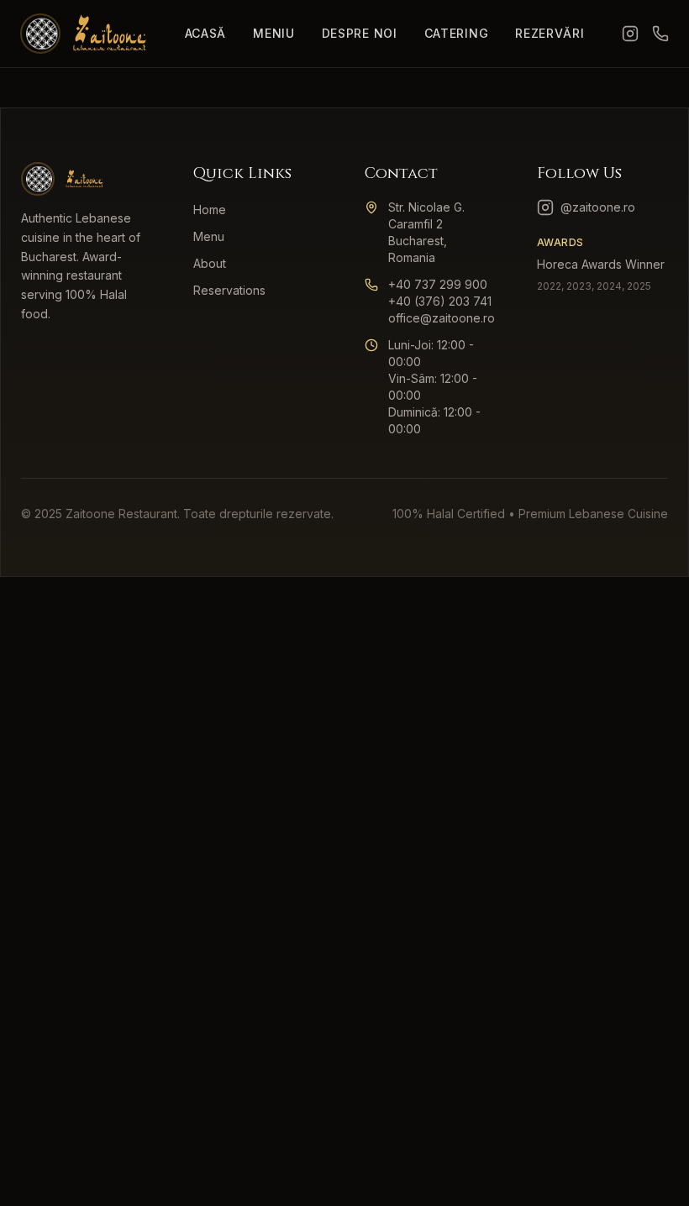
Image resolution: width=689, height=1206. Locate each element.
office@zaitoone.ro (441, 318)
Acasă (206, 33)
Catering (456, 33)
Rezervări (549, 33)
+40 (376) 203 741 (440, 301)
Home (209, 209)
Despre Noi (359, 33)
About (209, 263)
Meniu (274, 33)
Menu (208, 236)
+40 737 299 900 (437, 284)
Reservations (229, 290)
